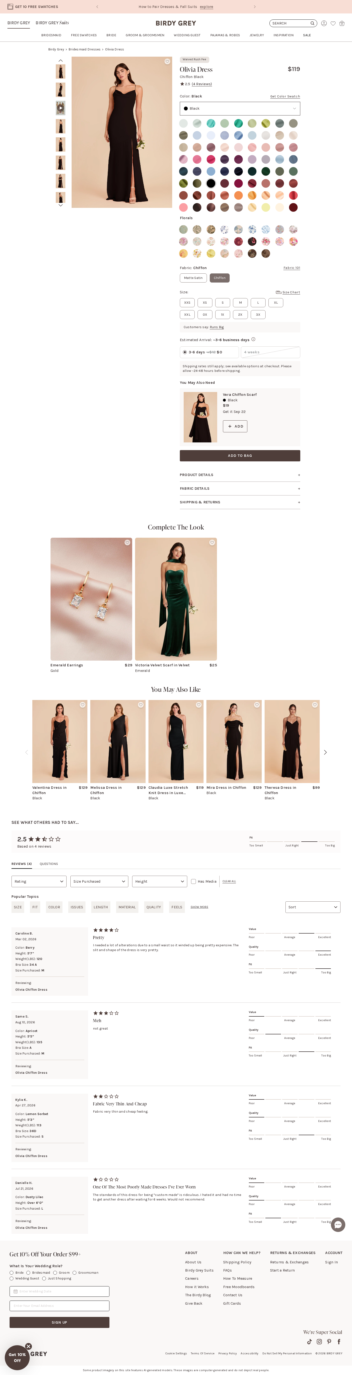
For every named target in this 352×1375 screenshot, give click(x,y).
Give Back (193, 1303)
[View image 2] (60, 90)
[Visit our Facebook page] (338, 1341)
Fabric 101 (292, 268)
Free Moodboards (239, 1287)
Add (239, 426)
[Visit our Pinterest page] (329, 1341)
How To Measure (237, 1278)
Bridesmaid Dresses (84, 49)
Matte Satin (193, 278)
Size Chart (291, 292)
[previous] (26, 752)
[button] (17, 1357)
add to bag (240, 455)
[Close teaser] (28, 1346)
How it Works (197, 1287)
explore (206, 6)
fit (35, 907)
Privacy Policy (227, 1353)
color (54, 907)
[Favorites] (333, 23)
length (101, 907)
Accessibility (249, 1353)
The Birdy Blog (198, 1295)
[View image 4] (60, 126)
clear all (229, 881)
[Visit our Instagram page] (319, 1341)
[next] (61, 205)
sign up (60, 1322)
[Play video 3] (60, 108)
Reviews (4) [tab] (21, 864)
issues (77, 907)
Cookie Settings (176, 1353)
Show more (199, 907)
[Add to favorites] (167, 61)
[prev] (61, 60)
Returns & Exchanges (289, 1262)
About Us (193, 1262)
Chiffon (220, 278)
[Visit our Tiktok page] (309, 1341)
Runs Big (217, 327)
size (18, 907)
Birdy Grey (18, 22)
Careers (192, 1278)
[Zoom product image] (122, 132)
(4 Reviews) (202, 84)
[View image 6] (60, 163)
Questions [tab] (49, 864)
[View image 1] (60, 71)
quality (154, 907)
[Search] (293, 23)
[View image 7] (60, 181)
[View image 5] (60, 144)
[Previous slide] (97, 6)
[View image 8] (60, 199)
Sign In (331, 1262)
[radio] (183, 123)
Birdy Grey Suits (199, 1270)
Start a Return (282, 1270)
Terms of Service (203, 1353)
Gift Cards (232, 1303)
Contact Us (232, 1295)
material (127, 907)
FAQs (227, 1270)
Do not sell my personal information (287, 1353)
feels (176, 907)
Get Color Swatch (285, 96)
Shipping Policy (237, 1262)
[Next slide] (254, 6)
